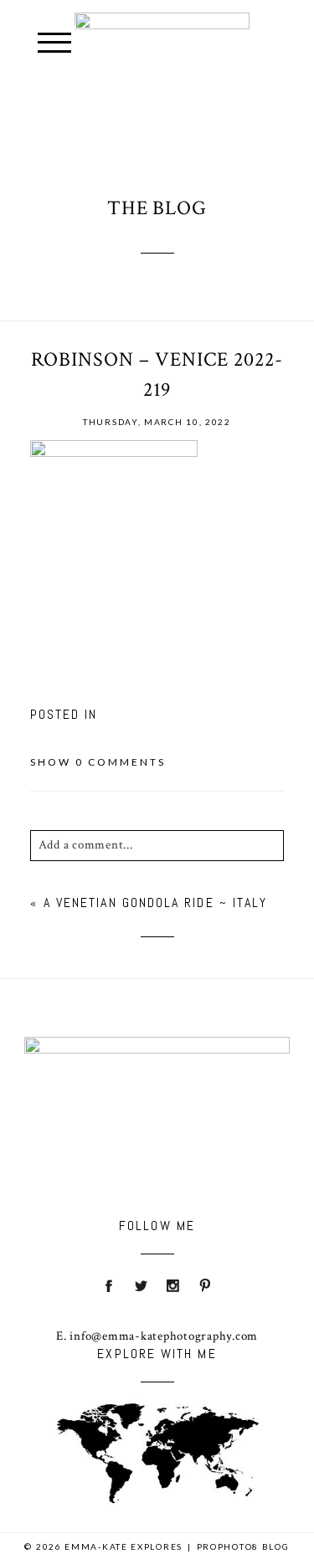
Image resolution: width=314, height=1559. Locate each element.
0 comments (98, 762)
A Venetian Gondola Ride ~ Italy (155, 902)
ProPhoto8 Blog (243, 1546)
